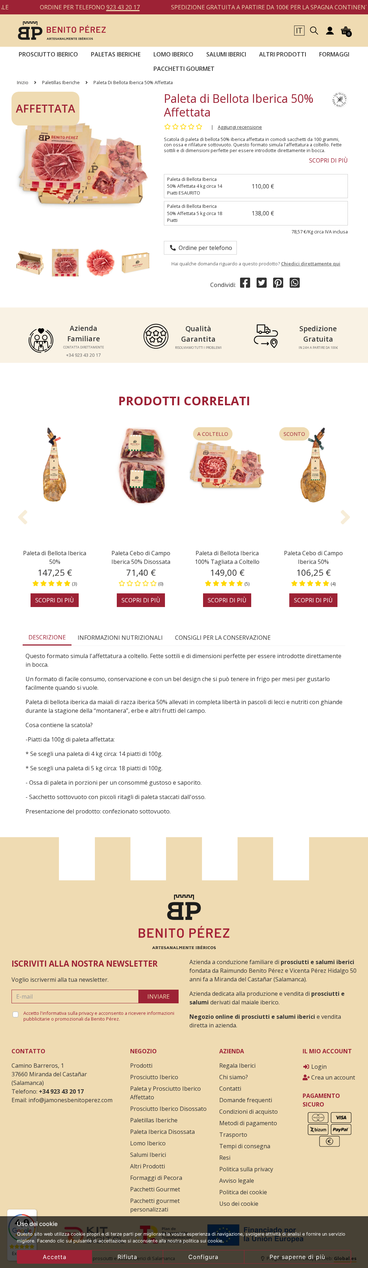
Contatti (230, 1089)
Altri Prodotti (147, 1166)
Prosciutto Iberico (48, 54)
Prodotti (141, 1065)
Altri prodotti (282, 54)
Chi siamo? (233, 1077)
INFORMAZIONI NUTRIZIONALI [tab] (120, 638)
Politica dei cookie (243, 1192)
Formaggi (334, 54)
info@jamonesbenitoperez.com (70, 1100)
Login (318, 1067)
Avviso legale (236, 1181)
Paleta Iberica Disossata (162, 1132)
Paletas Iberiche (116, 54)
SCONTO (294, 433)
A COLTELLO (212, 433)
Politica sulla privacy (246, 1169)
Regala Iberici (237, 1065)
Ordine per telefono (204, 248)
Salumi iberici (226, 54)
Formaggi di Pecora (156, 1178)
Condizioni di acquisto (248, 1112)
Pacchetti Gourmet (184, 69)
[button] (299, 30)
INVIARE (158, 996)
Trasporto (233, 1135)
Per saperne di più (297, 1256)
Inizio (22, 82)
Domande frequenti (245, 1100)
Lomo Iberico (173, 54)
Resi (224, 1158)
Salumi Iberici (148, 1155)
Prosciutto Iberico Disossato (168, 1109)
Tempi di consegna (244, 1146)
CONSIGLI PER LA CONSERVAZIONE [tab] (223, 638)
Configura (203, 1256)
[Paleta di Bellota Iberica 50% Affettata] (62, 30)
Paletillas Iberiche (61, 82)
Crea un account (332, 1077)
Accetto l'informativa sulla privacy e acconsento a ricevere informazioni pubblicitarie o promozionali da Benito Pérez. (98, 1016)
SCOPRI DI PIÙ (328, 160)
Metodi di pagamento (248, 1123)
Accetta (54, 1256)
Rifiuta (127, 1256)
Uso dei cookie (238, 1204)
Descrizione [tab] (47, 637)
